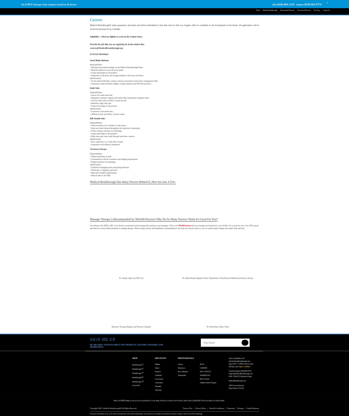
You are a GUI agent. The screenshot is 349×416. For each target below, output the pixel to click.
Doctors (180, 364)
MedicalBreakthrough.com (237, 381)
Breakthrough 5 (137, 364)
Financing (158, 390)
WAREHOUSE (205, 375)
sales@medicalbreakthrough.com (239, 361)
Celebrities (158, 375)
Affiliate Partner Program (208, 383)
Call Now (247, 367)
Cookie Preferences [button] (252, 408)
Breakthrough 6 (137, 369)
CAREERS (203, 368)
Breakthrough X (138, 381)
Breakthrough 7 (137, 373)
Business (158, 372)
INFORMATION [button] (207, 358)
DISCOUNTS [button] (160, 358)
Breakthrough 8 (137, 377)
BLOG (202, 364)
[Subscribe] (245, 343)
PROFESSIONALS (186, 358)
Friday (250, 376)
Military (157, 364)
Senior (157, 368)
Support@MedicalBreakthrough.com (241, 374)
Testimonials (182, 375)
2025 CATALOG (205, 372)
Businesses (181, 368)
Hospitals (158, 386)
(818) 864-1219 (285, 4)
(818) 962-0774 (312, 4)
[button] (143, 358)
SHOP (135, 358)
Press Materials (183, 372)
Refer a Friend (204, 379)
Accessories (136, 385)
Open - (241, 367)
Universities (159, 383)
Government (159, 379)
